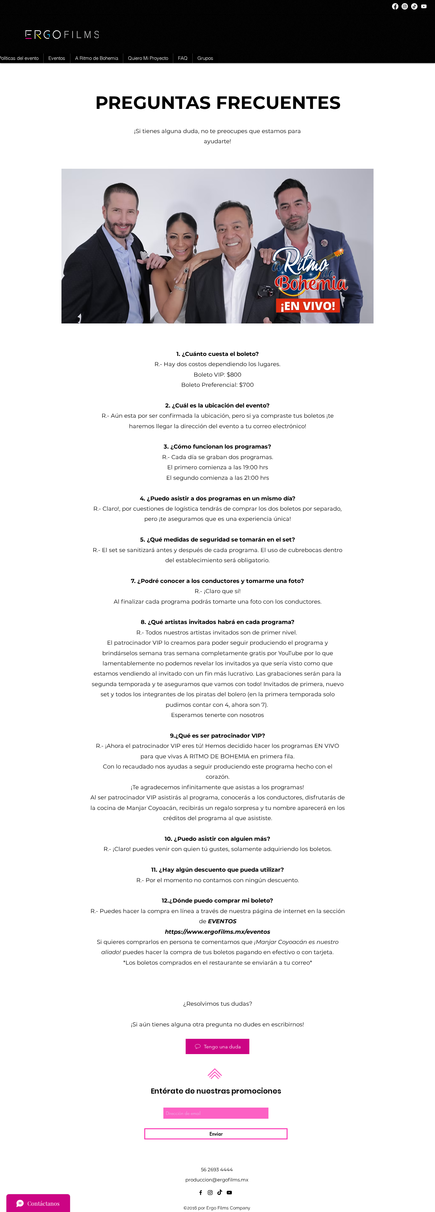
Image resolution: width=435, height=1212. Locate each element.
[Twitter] (414, 6)
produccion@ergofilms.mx (216, 1180)
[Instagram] (405, 6)
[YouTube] (424, 6)
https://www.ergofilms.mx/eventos (217, 931)
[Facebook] (395, 6)
